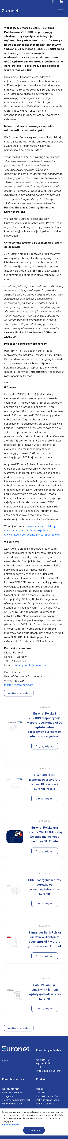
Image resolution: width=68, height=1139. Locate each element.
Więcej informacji (10, 1124)
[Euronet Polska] (15, 11)
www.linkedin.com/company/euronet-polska (32, 534)
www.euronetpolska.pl (42, 526)
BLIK (38, 1066)
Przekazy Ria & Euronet (49, 1070)
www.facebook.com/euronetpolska (26, 530)
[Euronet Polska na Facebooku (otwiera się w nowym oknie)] (52, 1)
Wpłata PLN (43, 1063)
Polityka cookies (45, 1103)
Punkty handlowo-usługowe (12, 1094)
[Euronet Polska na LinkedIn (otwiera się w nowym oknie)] (61, 1)
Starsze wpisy (19, 693)
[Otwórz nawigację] (60, 10)
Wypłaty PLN (43, 1059)
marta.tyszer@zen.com (18, 684)
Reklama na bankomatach (16, 1099)
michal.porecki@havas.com (30, 665)
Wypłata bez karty (12, 1103)
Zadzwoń (41, 1092)
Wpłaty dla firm (10, 1088)
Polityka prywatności (47, 1099)
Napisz (40, 1088)
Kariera (6, 1060)
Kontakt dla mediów (47, 1096)
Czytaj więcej (44, 746)
